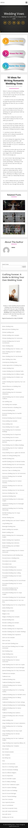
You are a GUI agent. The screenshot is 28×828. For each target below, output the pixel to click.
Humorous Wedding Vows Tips (10, 493)
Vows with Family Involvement (9, 811)
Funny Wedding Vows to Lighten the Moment (13, 452)
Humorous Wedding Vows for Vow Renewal (13, 490)
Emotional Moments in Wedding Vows (11, 407)
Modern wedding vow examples (10, 529)
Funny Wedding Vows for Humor (10, 437)
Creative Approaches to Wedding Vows (12, 365)
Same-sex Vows (6, 640)
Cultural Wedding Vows (8, 389)
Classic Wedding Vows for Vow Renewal (12, 356)
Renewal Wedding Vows (8, 619)
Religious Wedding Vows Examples (11, 616)
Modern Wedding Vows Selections (10, 543)
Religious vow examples (8, 611)
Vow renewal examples (8, 752)
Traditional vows (6, 676)
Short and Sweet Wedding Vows (10, 643)
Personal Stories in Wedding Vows (10, 558)
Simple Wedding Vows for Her (9, 657)
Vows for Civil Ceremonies (8, 763)
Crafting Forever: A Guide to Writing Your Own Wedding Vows (13, 277)
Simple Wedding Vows (7, 654)
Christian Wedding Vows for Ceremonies (12, 338)
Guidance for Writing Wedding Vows (11, 455)
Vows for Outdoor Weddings (9, 787)
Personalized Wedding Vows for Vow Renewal (13, 597)
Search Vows (5, 264)
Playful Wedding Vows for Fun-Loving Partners (14, 605)
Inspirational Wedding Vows (9, 496)
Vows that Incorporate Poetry (9, 808)
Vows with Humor (6, 814)
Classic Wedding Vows (7, 346)
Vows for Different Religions (9, 772)
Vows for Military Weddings (9, 781)
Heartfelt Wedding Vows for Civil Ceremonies (13, 464)
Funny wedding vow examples (9, 421)
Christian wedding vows (8, 332)
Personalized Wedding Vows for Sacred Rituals (14, 580)
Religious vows (6, 613)
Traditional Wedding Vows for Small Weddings (13, 705)
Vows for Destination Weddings (10, 769)
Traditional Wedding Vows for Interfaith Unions (14, 694)
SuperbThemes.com (14, 826)
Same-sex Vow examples (8, 637)
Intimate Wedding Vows (8, 517)
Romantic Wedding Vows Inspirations (11, 634)
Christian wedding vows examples (10, 335)
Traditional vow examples (8, 673)
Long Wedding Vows (7, 523)
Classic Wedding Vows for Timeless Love (12, 349)
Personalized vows (7, 564)
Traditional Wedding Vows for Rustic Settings (13, 702)
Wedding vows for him (7, 817)
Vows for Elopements (7, 775)
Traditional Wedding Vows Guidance (11, 712)
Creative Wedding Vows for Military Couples (13, 374)
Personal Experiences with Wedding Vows (12, 555)
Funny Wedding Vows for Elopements (11, 434)
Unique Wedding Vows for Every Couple (12, 731)
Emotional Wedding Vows (8, 410)
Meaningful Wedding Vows (8, 526)
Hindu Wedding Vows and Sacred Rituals (12, 467)
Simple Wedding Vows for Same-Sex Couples (13, 664)
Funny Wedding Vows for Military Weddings (13, 445)
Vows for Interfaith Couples (9, 778)
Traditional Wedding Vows (8, 679)
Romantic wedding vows (8, 625)
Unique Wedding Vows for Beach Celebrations (13, 723)
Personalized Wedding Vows (9, 567)
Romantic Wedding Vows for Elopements (12, 628)
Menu (3, 2)
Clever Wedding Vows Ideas (9, 359)
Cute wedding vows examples (9, 404)
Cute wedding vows (7, 401)
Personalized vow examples (9, 561)
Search (24, 266)
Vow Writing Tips (6, 758)
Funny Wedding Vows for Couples (10, 427)
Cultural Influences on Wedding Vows (11, 386)
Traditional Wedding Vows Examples (11, 682)
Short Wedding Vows (7, 651)
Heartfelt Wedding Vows (8, 458)
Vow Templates (6, 755)
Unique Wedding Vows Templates (10, 746)
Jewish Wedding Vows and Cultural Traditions (13, 520)
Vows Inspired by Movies (8, 802)
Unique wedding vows (7, 720)
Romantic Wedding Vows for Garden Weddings (14, 631)
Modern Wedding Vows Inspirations (11, 540)
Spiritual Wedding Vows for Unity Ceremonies (13, 670)
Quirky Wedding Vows (7, 608)
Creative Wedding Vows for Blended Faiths (13, 371)
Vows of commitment (7, 805)
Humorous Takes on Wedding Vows (11, 470)
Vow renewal (5, 749)
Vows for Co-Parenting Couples (10, 766)
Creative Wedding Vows (8, 368)
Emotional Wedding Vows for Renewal (11, 418)
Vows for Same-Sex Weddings (9, 790)
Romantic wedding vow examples (10, 622)
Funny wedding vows (7, 424)
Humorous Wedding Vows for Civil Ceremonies (14, 473)
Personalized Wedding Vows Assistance (12, 570)
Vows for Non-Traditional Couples (10, 784)
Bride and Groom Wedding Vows (10, 329)
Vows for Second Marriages (9, 793)
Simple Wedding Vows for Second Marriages (13, 667)
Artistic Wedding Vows (7, 326)
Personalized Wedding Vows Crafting (11, 573)
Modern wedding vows (8, 532)
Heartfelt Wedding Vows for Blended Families (13, 461)
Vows (3, 761)
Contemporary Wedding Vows (9, 362)
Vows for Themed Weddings (9, 796)
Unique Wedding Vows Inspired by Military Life (13, 743)
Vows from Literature (7, 799)
